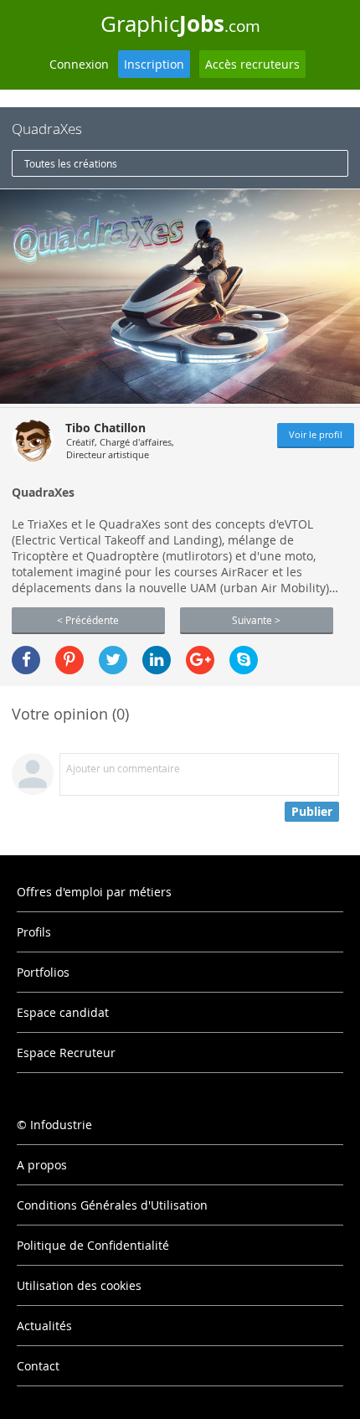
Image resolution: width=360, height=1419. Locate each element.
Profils (34, 932)
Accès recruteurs (252, 64)
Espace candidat (63, 1012)
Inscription (154, 64)
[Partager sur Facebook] (26, 660)
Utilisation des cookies (79, 1285)
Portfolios (43, 972)
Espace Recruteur (66, 1052)
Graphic (180, 23)
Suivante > (256, 620)
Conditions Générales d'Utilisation (112, 1205)
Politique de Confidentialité (93, 1245)
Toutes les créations (70, 163)
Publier (311, 811)
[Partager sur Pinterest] (69, 660)
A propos (42, 1165)
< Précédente (88, 620)
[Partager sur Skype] (243, 660)
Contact (38, 1366)
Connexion (79, 64)
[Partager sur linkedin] (156, 660)
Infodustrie (61, 1125)
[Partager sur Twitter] (113, 660)
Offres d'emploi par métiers (94, 892)
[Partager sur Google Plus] (200, 660)
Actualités (44, 1326)
